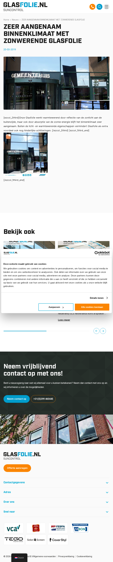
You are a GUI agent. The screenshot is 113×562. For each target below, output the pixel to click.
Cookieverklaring (84, 556)
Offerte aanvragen (17, 468)
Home (6, 20)
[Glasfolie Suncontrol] (25, 6)
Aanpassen (54, 307)
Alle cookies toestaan (92, 307)
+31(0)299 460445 (43, 398)
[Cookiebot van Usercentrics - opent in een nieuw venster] (97, 253)
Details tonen (97, 298)
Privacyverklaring (66, 556)
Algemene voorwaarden (44, 556)
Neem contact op (16, 398)
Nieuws (15, 20)
